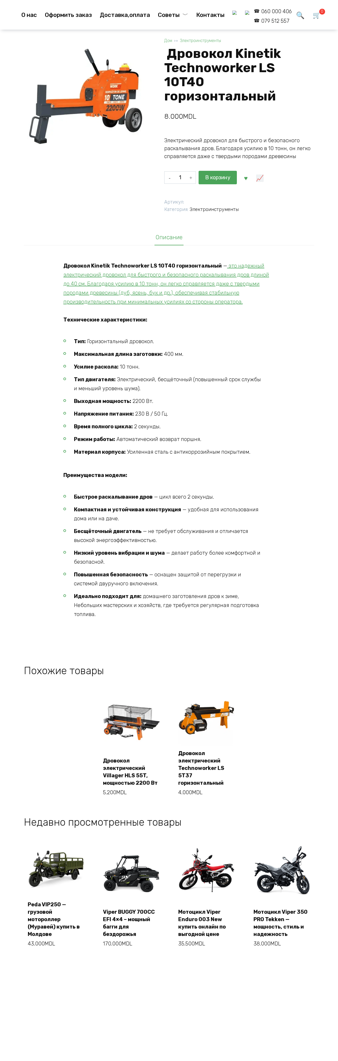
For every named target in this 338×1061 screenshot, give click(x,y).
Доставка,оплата (125, 15)
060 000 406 (276, 11)
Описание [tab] (169, 237)
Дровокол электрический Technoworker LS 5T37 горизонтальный (201, 768)
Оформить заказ (68, 15)
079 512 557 (275, 21)
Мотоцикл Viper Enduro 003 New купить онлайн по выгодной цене (202, 923)
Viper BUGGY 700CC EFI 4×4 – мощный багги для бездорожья (129, 923)
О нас (29, 15)
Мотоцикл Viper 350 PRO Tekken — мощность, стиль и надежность (280, 923)
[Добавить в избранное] (246, 177)
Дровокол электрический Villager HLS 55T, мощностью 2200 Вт (130, 771)
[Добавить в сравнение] (259, 177)
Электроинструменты (200, 40)
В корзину (217, 177)
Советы (169, 15)
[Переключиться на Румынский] (234, 15)
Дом (168, 40)
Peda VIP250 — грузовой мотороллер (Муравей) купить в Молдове (54, 919)
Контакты (210, 15)
